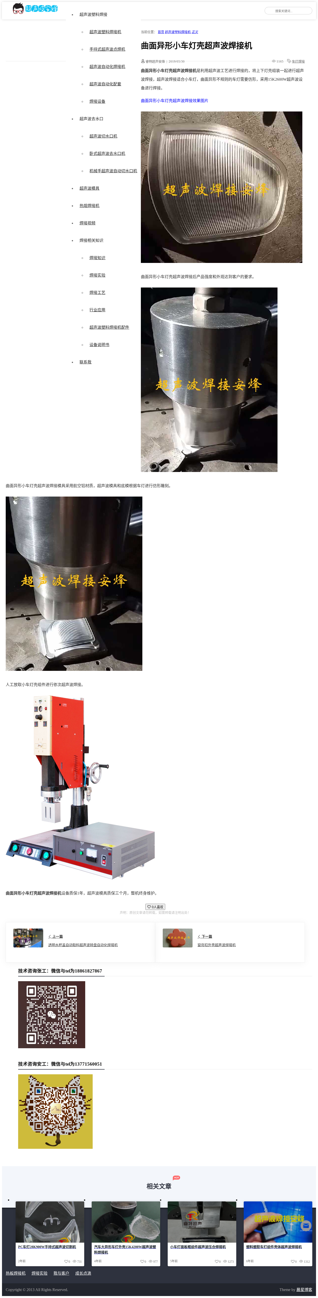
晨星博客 (304, 1290)
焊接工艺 (97, 292)
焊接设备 (97, 101)
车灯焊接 (298, 61)
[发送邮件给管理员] (306, 1229)
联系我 (85, 362)
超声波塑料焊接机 (105, 32)
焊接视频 (87, 223)
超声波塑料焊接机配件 (109, 327)
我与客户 (61, 1273)
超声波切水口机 (103, 136)
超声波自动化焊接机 (107, 67)
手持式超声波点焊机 (107, 49)
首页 (161, 32)
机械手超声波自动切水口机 (113, 171)
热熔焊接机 (89, 206)
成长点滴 (83, 1273)
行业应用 (97, 310)
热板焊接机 (16, 1273)
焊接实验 (97, 275)
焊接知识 (97, 258)
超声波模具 (89, 188)
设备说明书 (99, 345)
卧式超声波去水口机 (107, 153)
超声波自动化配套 (105, 84)
